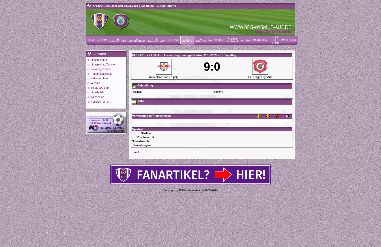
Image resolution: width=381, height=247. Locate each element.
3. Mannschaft (156, 40)
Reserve (173, 40)
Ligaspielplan (98, 59)
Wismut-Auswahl (233, 40)
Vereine (95, 83)
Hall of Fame (275, 40)
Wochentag (97, 97)
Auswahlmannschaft (255, 40)
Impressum (288, 40)
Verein (102, 40)
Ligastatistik (97, 92)
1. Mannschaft (117, 40)
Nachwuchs (216, 40)
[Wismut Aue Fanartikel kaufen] (190, 183)
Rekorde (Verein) (100, 101)
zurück (135, 152)
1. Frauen (187, 40)
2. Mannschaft (137, 40)
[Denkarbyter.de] (106, 132)
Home (91, 40)
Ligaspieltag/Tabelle (102, 64)
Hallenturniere (99, 78)
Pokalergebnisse (100, 69)
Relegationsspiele (101, 73)
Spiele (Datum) (99, 87)
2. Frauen (201, 40)
